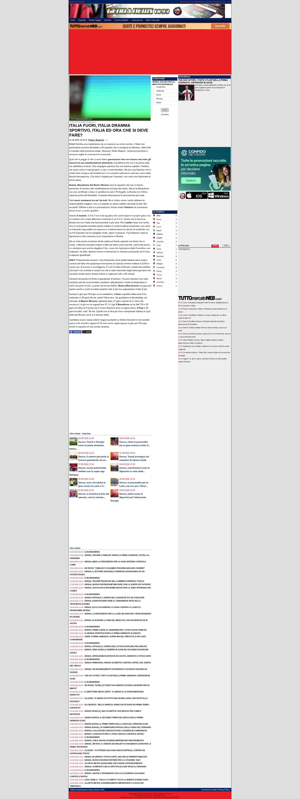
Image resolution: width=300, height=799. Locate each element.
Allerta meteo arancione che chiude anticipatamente (113, 763)
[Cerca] (229, 2)
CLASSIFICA (158, 212)
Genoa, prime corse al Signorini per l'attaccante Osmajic (128, 497)
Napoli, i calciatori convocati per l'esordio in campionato (116, 731)
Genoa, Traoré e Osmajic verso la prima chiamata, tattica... (86, 445)
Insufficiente (160, 87)
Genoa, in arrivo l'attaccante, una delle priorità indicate (116, 757)
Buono (158, 95)
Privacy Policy (224, 790)
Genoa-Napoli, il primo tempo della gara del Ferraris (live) (116, 724)
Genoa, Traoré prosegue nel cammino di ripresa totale (114, 581)
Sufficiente (160, 91)
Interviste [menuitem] (107, 20)
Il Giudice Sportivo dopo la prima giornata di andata (113, 633)
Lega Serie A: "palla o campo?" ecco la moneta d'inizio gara (116, 780)
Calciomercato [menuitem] (137, 20)
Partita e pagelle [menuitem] (95, 20)
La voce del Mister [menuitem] (121, 20)
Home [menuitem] (72, 20)
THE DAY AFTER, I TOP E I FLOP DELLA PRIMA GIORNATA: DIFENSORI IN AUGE (203, 81)
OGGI (215, 246)
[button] (165, 110)
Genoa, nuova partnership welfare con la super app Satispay (87, 471)
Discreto (159, 99)
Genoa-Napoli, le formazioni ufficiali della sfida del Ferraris (118, 727)
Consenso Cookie (209, 790)
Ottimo (158, 103)
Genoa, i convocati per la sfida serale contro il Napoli (114, 734)
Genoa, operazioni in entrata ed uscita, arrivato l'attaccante (118, 656)
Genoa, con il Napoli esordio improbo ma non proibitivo (114, 740)
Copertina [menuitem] (82, 20)
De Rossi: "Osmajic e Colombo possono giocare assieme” (115, 568)
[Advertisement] (150, 52)
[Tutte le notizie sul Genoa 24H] (150, 11)
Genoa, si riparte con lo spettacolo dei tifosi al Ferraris (115, 767)
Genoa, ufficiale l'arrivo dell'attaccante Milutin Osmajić (116, 646)
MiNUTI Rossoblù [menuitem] (152, 20)
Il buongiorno (92, 552)
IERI (226, 246)
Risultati (165, 114)
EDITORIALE (184, 77)
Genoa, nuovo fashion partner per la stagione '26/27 (113, 760)
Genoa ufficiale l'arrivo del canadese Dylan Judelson (114, 598)
